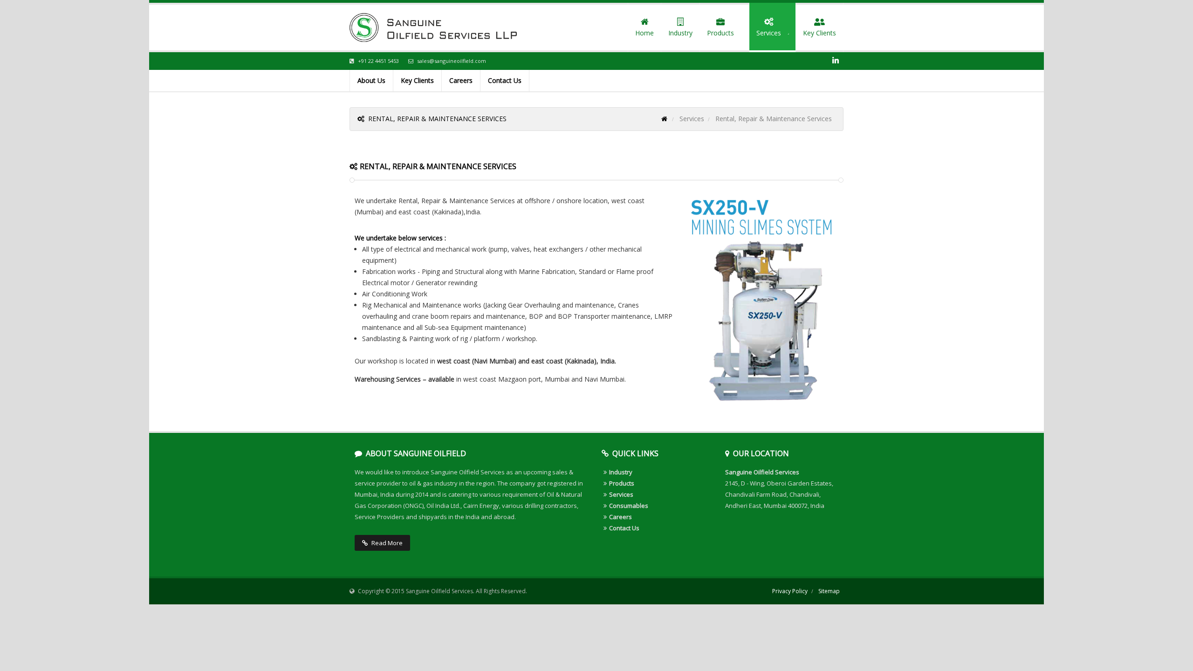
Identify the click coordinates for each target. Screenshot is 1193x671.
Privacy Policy (790, 591)
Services (765, 33)
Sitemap (829, 591)
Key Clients (819, 32)
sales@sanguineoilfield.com (451, 60)
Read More (387, 543)
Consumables (628, 505)
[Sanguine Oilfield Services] (433, 27)
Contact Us (504, 80)
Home (644, 32)
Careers (461, 80)
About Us (371, 80)
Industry (680, 32)
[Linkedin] (835, 60)
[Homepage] (664, 118)
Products (717, 33)
